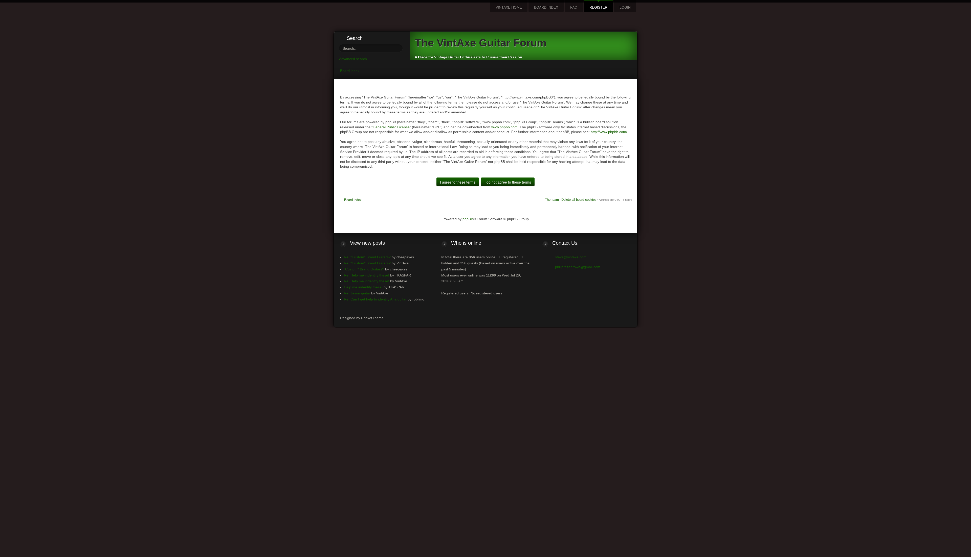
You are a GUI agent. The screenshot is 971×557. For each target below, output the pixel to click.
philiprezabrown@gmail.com (577, 267)
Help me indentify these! (363, 287)
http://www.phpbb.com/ (609, 132)
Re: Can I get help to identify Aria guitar (375, 299)
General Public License (391, 127)
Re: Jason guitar (357, 293)
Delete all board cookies (579, 199)
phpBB (467, 219)
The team (552, 199)
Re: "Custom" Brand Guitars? (367, 257)
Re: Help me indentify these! (366, 275)
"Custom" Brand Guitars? (364, 269)
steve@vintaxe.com (570, 257)
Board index (349, 71)
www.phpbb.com (504, 127)
